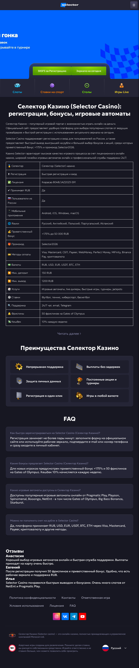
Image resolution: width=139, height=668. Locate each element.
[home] (69, 5)
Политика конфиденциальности (32, 597)
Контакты (68, 597)
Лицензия (57, 605)
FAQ (73, 605)
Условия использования (26, 605)
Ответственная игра (95, 597)
